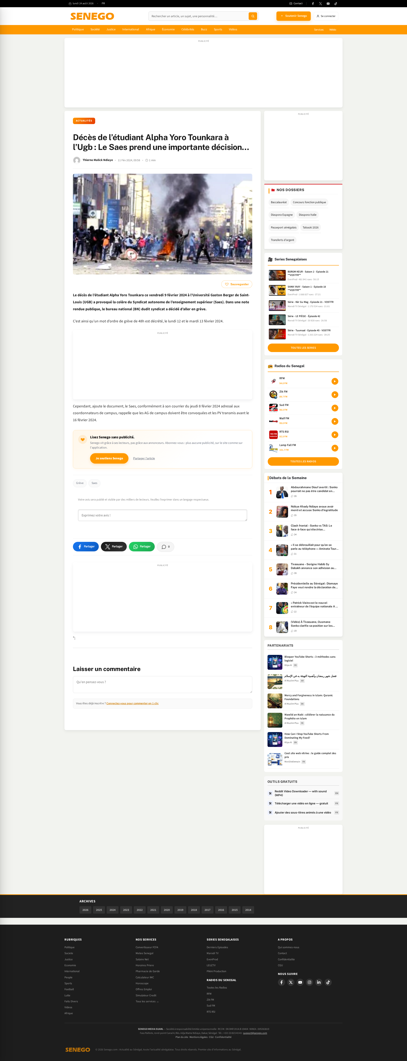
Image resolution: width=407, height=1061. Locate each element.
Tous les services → (147, 1001)
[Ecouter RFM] (335, 381)
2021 (153, 910)
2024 (113, 910)
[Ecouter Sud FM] (335, 408)
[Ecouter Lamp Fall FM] (335, 448)
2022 (140, 910)
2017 (207, 910)
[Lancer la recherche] (253, 16)
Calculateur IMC (145, 977)
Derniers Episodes (217, 947)
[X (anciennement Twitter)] (320, 3)
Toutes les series (303, 348)
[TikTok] (335, 3)
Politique (78, 29)
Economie (70, 965)
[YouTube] (328, 3)
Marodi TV (213, 953)
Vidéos (233, 29)
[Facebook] (312, 3)
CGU (280, 965)
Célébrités (187, 29)
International (130, 29)
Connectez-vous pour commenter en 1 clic (132, 703)
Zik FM (210, 1000)
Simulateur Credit (146, 995)
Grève (80, 483)
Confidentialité (223, 1037)
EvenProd (212, 959)
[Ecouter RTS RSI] (335, 434)
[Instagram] (309, 982)
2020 (167, 910)
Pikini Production (216, 971)
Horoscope (142, 983)
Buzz (204, 29)
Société (95, 29)
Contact (282, 953)
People (68, 977)
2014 (248, 910)
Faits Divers (71, 1001)
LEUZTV (211, 965)
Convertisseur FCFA (147, 947)
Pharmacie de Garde (148, 971)
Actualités (84, 121)
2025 (99, 910)
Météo (332, 30)
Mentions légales (199, 1037)
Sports (218, 29)
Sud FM (211, 1006)
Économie (168, 29)
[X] (290, 982)
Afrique (150, 29)
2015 (235, 910)
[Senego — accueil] (93, 16)
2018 (194, 910)
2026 (85, 910)
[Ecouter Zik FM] (335, 394)
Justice (111, 29)
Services (318, 30)
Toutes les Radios (217, 988)
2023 (126, 910)
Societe (68, 953)
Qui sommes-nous (288, 947)
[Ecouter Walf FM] (335, 421)
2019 (180, 910)
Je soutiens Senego (109, 458)
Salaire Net (142, 959)
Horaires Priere (145, 965)
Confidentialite (286, 959)
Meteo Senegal (144, 953)
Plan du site (182, 1037)
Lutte (67, 995)
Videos (68, 1007)
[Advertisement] (203, 75)
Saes (94, 483)
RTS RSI (211, 1012)
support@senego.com (255, 1033)
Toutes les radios (303, 461)
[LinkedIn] (318, 982)
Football (69, 989)
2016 (221, 910)
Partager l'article (144, 458)
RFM (209, 994)
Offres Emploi (144, 989)
